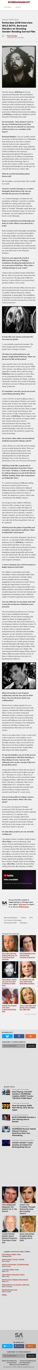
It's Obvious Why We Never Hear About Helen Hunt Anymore (27, 981)
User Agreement (25, 1362)
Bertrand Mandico (11, 918)
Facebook (20, 1346)
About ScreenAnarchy (9, 1361)
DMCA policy (24, 907)
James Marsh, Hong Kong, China (13, 1274)
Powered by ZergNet (30, 1014)
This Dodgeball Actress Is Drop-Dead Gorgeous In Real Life (27, 955)
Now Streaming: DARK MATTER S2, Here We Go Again (23, 1107)
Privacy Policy (11, 1362)
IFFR (31, 918)
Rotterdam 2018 (10, 923)
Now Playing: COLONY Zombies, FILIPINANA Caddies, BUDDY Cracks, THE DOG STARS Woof (22, 1095)
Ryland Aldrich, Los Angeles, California (15, 1285)
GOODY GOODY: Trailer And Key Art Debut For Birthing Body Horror (22, 1145)
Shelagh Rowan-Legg (9, 1290)
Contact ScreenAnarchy (28, 1361)
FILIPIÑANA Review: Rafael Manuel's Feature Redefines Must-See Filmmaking (24, 1132)
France (23, 918)
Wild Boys (23, 923)
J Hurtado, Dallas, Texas (10, 1269)
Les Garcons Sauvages (13, 920)
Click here (22, 904)
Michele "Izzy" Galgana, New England (15, 1280)
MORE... (4, 1295)
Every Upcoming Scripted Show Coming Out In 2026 (27, 1237)
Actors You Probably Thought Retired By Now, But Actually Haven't (27, 1209)
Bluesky (8, 1346)
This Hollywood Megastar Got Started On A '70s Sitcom (9, 1208)
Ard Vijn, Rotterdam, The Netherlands (15, 1264)
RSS (31, 1346)
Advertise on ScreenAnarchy (19, 1364)
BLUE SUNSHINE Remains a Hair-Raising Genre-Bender (24, 1119)
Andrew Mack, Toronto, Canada (13, 1259)
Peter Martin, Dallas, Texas (11, 1254)
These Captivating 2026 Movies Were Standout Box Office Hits (28, 1007)
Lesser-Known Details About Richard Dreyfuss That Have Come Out (9, 1238)
